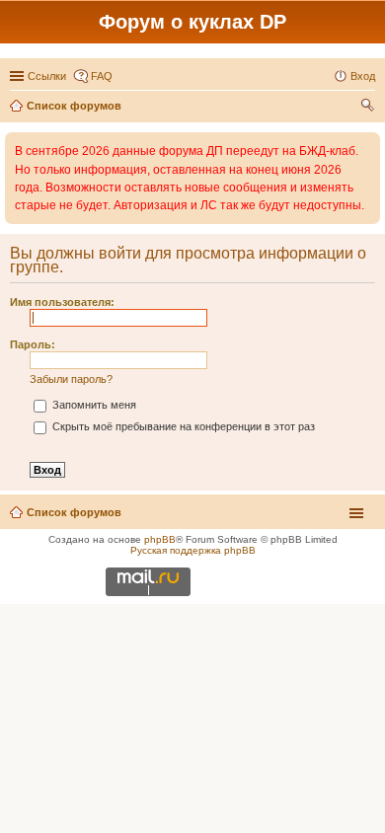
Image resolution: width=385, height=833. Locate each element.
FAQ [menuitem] (102, 76)
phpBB (160, 539)
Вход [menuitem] (362, 76)
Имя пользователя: (62, 302)
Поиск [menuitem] (369, 107)
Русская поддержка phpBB (193, 550)
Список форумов (74, 512)
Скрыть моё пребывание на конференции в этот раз (182, 426)
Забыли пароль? (71, 379)
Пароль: (32, 344)
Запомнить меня (92, 405)
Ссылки (47, 76)
